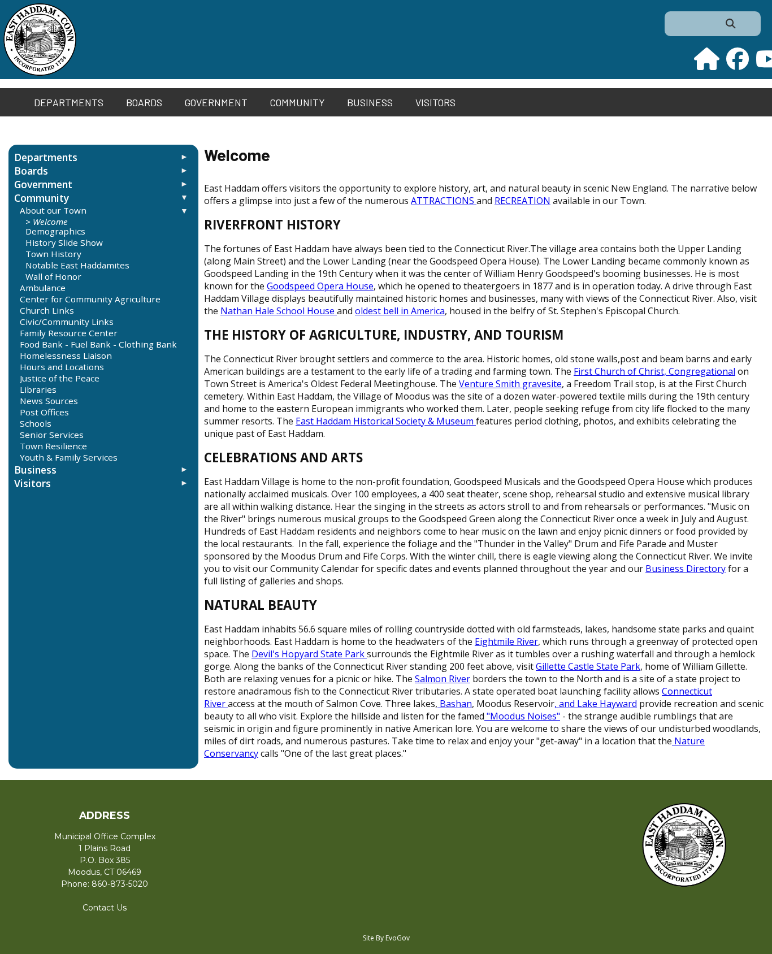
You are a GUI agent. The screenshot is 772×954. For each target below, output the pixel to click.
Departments (68, 102)
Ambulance (43, 287)
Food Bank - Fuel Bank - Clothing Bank (98, 344)
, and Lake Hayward (595, 703)
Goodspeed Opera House (320, 286)
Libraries (38, 389)
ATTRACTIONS (442, 200)
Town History (53, 253)
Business (370, 102)
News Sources (49, 400)
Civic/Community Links (67, 321)
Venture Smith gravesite (510, 384)
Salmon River (442, 679)
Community (297, 102)
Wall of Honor (53, 276)
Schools (35, 423)
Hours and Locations (62, 366)
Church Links (47, 310)
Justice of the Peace (59, 378)
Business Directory (685, 568)
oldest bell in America (400, 311)
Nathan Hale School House (277, 311)
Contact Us (105, 908)
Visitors (435, 102)
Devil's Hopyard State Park (308, 654)
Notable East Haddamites (77, 265)
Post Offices (44, 412)
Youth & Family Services (69, 457)
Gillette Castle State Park (588, 666)
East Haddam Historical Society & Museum (385, 421)
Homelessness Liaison (66, 355)
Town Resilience (53, 446)
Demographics (55, 231)
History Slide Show (64, 242)
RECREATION (522, 200)
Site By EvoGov (386, 938)
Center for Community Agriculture (90, 299)
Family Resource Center (69, 333)
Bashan (454, 703)
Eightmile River (506, 641)
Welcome (50, 221)
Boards (144, 102)
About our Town (53, 210)
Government (216, 102)
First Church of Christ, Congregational (654, 371)
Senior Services (52, 434)
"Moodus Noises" (522, 716)
